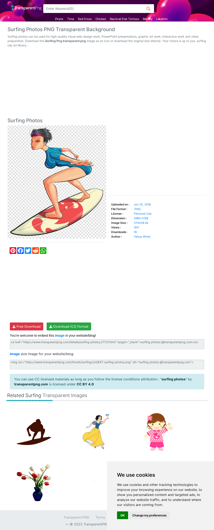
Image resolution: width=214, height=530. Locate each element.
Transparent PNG (76, 517)
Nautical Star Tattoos (124, 19)
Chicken (101, 19)
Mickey (147, 19)
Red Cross (85, 19)
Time (70, 19)
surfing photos (174, 379)
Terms (100, 517)
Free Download (28, 326)
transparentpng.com (31, 384)
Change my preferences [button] (149, 515)
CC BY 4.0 (85, 384)
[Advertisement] (107, 83)
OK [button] (122, 515)
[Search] (148, 8)
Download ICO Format (70, 326)
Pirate (59, 19)
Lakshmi (161, 19)
